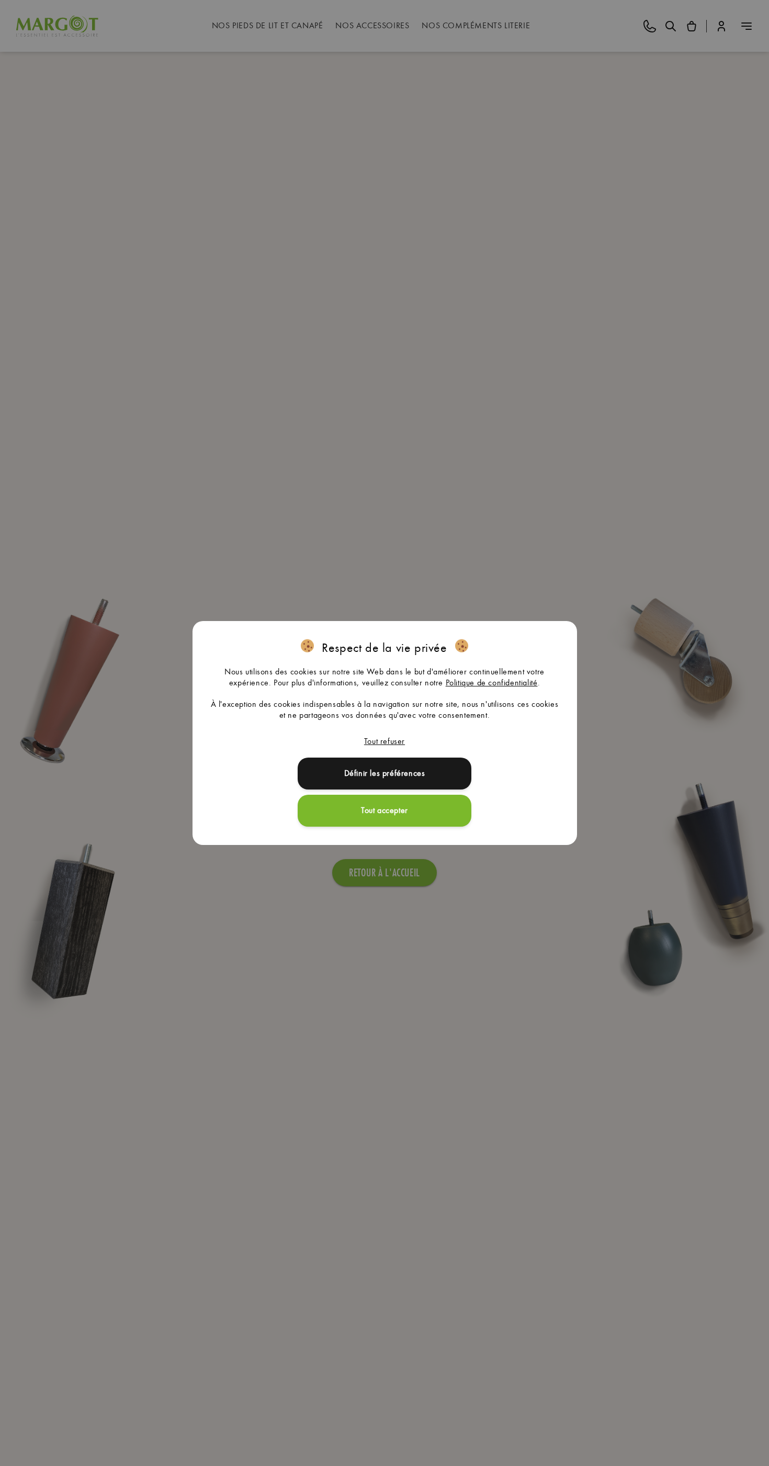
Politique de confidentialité (492, 682)
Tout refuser (384, 741)
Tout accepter (384, 810)
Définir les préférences (384, 773)
